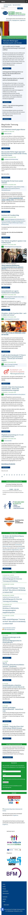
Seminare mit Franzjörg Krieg (10, 215)
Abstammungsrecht (5, 188)
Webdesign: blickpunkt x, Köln (15, 911)
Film (20, 246)
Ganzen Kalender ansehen (9, 628)
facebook (5, 896)
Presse (4, 889)
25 (19, 475)
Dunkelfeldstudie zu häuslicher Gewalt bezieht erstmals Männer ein (13, 686)
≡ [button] (26, 1)
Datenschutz (6, 893)
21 (9, 475)
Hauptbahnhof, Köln (7, 606)
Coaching (9, 222)
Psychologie (7, 221)
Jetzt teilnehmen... (8, 757)
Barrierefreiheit (16, 5)
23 (14, 475)
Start (4, 884)
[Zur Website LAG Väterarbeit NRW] (14, 861)
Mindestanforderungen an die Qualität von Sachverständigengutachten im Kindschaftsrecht (12, 639)
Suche (4, 886)
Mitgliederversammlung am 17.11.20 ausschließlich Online (12, 435)
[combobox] (8, 8)
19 (4, 475)
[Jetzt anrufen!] (14, 505)
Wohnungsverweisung (6, 366)
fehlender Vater (16, 296)
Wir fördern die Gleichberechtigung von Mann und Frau (13, 537)
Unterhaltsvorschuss (16, 394)
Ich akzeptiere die (15, 779)
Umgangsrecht (15, 20)
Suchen (20, 8)
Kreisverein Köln (7, 440)
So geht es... (16, 815)
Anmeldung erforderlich (8, 464)
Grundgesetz (7, 159)
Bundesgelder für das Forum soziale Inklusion (12, 181)
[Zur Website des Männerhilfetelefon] (14, 521)
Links (4, 901)
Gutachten (22, 221)
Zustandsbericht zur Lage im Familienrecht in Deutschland (10, 292)
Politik (22, 186)
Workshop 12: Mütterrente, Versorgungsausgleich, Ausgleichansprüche (11, 610)
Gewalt (9, 133)
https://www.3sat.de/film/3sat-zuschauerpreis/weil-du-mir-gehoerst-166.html (12, 267)
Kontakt (6, 6)
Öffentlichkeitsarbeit (5, 190)
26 (22, 475)
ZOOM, (4, 586)
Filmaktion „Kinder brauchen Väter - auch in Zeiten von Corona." (13, 314)
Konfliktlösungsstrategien (17, 222)
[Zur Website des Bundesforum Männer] (14, 872)
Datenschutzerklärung (19, 779)
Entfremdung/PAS (5, 298)
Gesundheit (12, 298)
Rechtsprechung (14, 159)
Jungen (15, 186)
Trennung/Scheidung (15, 221)
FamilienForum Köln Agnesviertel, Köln (11, 577)
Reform (18, 188)
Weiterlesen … (7, 68)
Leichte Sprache (8, 5)
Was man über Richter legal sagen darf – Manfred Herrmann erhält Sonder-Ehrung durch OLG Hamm (14, 153)
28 (2, 476)
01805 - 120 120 (14, 489)
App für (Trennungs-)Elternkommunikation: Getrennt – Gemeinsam (13, 664)
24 (16, 475)
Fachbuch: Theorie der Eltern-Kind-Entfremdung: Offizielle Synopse (13, 727)
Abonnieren (5, 782)
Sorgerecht (8, 20)
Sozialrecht (13, 188)
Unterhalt (10, 394)
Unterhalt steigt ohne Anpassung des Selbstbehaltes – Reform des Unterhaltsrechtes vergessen (12, 388)
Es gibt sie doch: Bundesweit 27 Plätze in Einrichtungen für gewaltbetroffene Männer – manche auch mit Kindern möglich (13, 357)
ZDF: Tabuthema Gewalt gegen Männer (13, 129)
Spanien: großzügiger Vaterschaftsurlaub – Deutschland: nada (13, 709)
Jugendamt (22, 20)
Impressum (5, 891)
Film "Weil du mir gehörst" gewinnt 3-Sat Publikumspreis (13, 241)
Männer (6, 133)
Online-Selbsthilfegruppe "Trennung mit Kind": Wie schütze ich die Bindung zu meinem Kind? (14, 590)
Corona (15, 319)
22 (12, 475)
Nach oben (6, 904)
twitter (4, 899)
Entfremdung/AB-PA (8, 186)
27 (24, 475)
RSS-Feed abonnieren (9, 629)
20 (7, 475)
